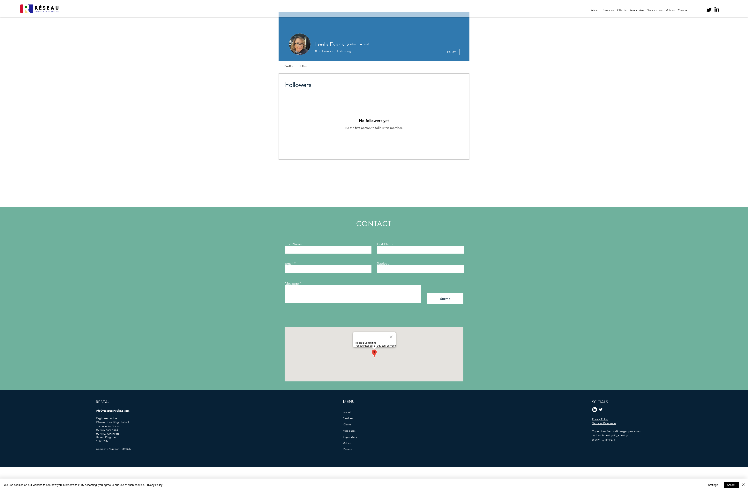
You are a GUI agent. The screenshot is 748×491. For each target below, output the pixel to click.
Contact (348, 449)
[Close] (743, 485)
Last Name (385, 244)
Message (292, 283)
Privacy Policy (154, 485)
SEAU (105, 402)
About (347, 412)
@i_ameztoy (620, 435)
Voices (347, 443)
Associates (349, 430)
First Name (293, 244)
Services (348, 418)
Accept (731, 485)
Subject (383, 263)
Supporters (350, 437)
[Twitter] (709, 10)
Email (289, 263)
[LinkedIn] (717, 10)
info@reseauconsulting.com (113, 410)
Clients (347, 424)
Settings (713, 485)
